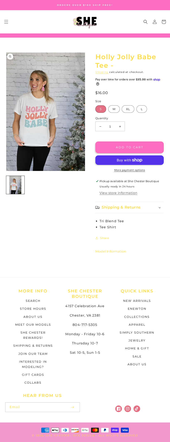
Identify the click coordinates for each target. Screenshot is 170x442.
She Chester (58, 435)
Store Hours (33, 309)
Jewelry (137, 340)
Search (33, 301)
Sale (137, 356)
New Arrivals (137, 301)
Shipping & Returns (33, 345)
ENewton (137, 309)
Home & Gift (137, 348)
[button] (6, 21)
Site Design (84, 435)
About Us (32, 317)
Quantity (101, 118)
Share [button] (104, 238)
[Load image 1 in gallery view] (15, 185)
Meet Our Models (33, 325)
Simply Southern (137, 332)
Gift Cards (33, 375)
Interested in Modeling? (33, 364)
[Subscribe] (72, 407)
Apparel (137, 325)
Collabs (32, 382)
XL (128, 109)
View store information (118, 193)
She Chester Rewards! (33, 335)
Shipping (101, 72)
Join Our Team (33, 354)
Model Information (110, 251)
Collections (137, 317)
